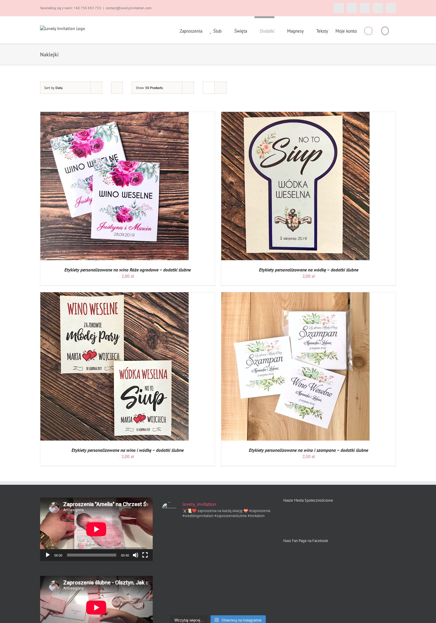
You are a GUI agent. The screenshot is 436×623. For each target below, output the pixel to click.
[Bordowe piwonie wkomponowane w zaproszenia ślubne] (232, 585)
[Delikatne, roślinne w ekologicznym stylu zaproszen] (261, 550)
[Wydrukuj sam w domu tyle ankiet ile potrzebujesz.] (174, 533)
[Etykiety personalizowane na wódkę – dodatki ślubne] (295, 114)
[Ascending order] (117, 88)
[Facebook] (286, 515)
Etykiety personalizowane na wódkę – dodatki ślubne (308, 270)
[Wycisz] (136, 555)
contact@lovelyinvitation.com (129, 8)
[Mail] (306, 515)
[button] (385, 30)
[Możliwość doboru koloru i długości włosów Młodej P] (261, 568)
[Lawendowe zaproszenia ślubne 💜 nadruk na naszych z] (232, 603)
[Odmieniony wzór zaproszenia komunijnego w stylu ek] (232, 550)
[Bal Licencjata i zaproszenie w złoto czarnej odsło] (203, 568)
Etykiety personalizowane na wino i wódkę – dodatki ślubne (127, 450)
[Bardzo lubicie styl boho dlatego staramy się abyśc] (203, 585)
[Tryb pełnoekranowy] (145, 555)
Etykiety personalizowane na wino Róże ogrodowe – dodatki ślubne (127, 270)
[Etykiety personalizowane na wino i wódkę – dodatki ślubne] (114, 295)
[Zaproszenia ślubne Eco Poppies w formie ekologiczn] (174, 603)
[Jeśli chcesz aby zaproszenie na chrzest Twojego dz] (261, 585)
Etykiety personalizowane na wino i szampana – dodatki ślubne (308, 450)
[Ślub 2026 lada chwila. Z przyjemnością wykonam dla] (232, 533)
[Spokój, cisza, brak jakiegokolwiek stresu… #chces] (174, 550)
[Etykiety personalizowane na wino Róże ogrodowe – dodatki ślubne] (114, 114)
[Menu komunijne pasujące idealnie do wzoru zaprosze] (203, 550)
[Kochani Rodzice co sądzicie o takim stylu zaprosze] (174, 568)
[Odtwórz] (48, 555)
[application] (96, 529)
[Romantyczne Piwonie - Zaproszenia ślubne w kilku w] (203, 603)
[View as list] (220, 87)
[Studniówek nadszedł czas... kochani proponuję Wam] (261, 603)
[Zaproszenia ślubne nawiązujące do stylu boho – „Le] (174, 585)
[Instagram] (296, 515)
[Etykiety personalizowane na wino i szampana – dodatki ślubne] (295, 295)
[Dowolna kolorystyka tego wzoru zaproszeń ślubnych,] (203, 533)
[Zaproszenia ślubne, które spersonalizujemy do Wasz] (232, 568)
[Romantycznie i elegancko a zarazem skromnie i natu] (261, 533)
